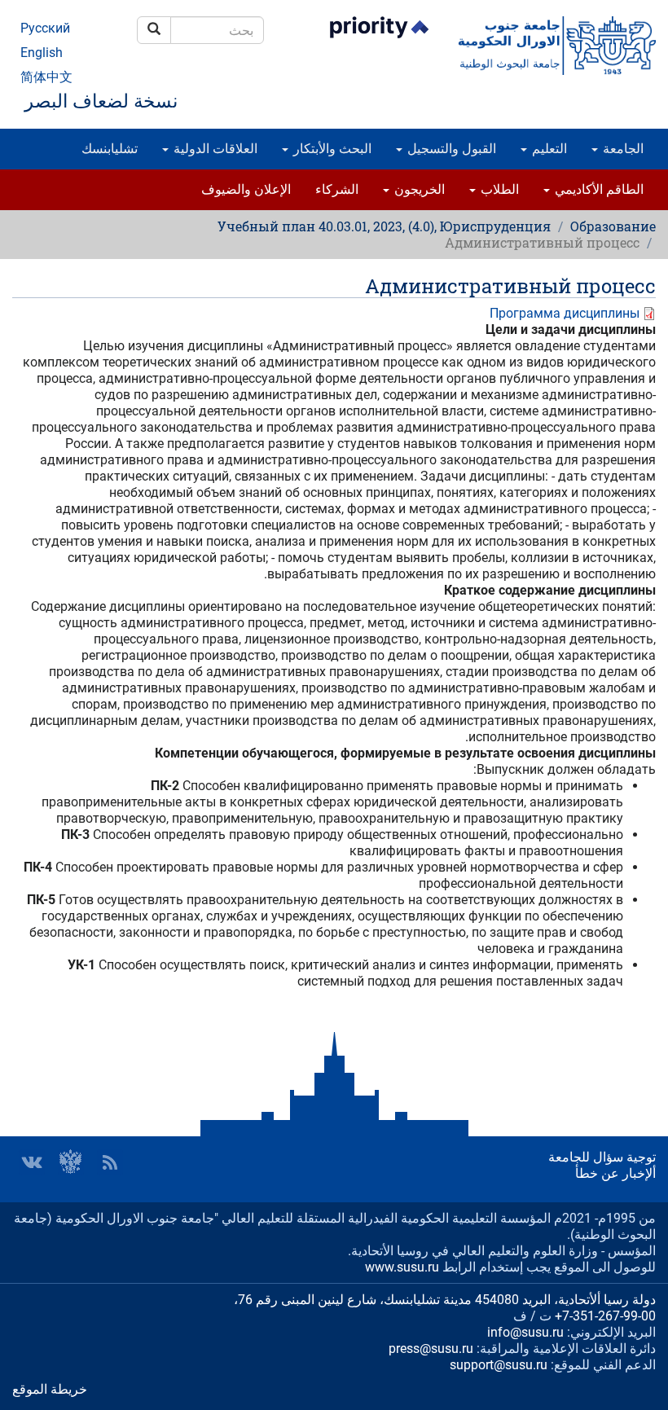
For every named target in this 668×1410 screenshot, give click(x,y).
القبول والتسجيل (450, 148)
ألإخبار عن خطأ (615, 1173)
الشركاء (336, 189)
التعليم (548, 148)
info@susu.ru (525, 1332)
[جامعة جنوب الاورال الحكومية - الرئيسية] (557, 45)
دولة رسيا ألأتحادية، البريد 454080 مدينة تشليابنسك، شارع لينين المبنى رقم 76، (445, 1299)
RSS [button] (110, 1162)
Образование (613, 226)
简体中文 (46, 77)
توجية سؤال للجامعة (602, 1157)
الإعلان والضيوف (246, 189)
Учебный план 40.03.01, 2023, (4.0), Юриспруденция (384, 226)
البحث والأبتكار (330, 148)
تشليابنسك (109, 148)
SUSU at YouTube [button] (71, 1162)
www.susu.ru (402, 1267)
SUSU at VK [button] (32, 1162)
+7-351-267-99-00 (605, 1316)
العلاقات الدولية (213, 148)
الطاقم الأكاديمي (598, 189)
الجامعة (622, 148)
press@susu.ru (431, 1348)
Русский (45, 28)
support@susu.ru (498, 1365)
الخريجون (418, 189)
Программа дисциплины (564, 313)
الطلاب (498, 189)
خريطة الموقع (49, 1389)
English (41, 52)
